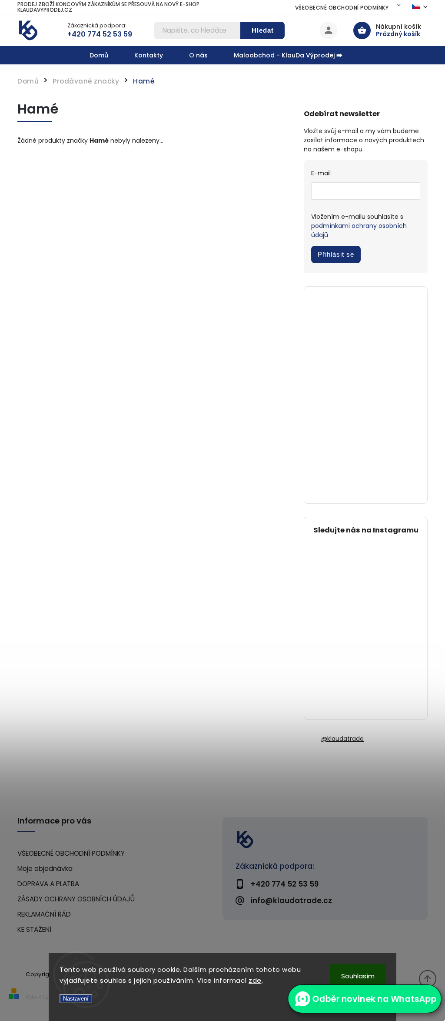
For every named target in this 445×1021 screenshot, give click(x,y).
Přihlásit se (336, 254)
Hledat (263, 30)
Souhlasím (358, 976)
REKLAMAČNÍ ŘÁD (44, 914)
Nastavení (76, 998)
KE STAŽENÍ (34, 929)
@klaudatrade (342, 738)
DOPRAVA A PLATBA (48, 883)
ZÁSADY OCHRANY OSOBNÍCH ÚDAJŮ (76, 899)
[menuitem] (105, 55)
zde (255, 980)
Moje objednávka (45, 868)
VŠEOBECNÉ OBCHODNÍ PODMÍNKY (342, 7)
